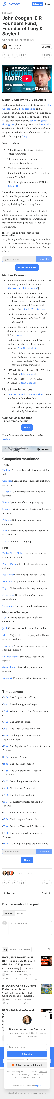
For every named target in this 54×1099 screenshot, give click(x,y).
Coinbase (7, 481)
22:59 (6, 771)
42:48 (6, 812)
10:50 (6, 735)
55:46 (6, 826)
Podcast (7, 13)
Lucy (24, 136)
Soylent (34, 121)
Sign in (48, 4)
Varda (5, 502)
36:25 (6, 781)
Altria (5, 635)
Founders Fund (27, 109)
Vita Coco (7, 581)
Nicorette (7, 646)
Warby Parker (9, 564)
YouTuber (46, 124)
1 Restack (28, 873)
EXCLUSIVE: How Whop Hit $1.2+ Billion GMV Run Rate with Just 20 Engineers (18, 961)
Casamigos (8, 595)
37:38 (6, 788)
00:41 (6, 704)
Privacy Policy (36, 1077)
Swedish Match (10, 657)
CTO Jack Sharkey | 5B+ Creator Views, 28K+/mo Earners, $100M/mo (18, 970)
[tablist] (14, 913)
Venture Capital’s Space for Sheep (25, 394)
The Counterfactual (28, 348)
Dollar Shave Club (12, 553)
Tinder (6, 541)
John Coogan (28, 374)
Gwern (18, 335)
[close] (45, 1016)
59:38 (6, 833)
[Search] (49, 949)
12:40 (6, 746)
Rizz (4, 531)
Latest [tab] (13, 949)
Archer (6, 439)
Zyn (4, 618)
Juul (4, 628)
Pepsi (5, 588)
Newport (7, 678)
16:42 (6, 764)
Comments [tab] (9, 913)
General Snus (9, 667)
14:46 (6, 757)
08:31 (6, 729)
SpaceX (6, 509)
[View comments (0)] (15, 55)
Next (44, 893)
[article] (27, 968)
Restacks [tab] (21, 913)
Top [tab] (5, 949)
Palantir (6, 520)
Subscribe (37, 4)
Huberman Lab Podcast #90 (23, 288)
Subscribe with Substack (29, 1064)
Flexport (6, 492)
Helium (6, 470)
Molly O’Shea (15, 45)
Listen (48, 46)
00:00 (6, 697)
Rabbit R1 (12, 186)
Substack (12, 1092)
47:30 (6, 819)
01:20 (6, 711)
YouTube (31, 99)
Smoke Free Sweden (34, 309)
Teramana (7, 606)
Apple (42, 99)
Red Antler (8, 575)
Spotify (19, 99)
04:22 (6, 722)
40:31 (6, 802)
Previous (11, 893)
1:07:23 (7, 844)
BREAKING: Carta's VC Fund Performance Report (19, 987)
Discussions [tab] (24, 949)
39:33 (6, 795)
